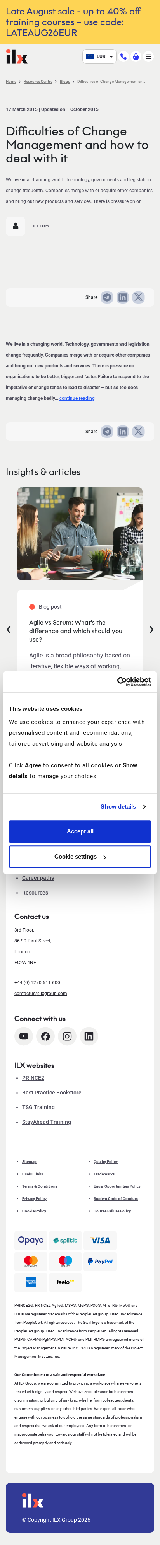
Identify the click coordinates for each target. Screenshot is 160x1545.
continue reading (77, 398)
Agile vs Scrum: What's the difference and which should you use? (75, 631)
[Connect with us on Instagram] (67, 1036)
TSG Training (38, 1107)
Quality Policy (106, 1161)
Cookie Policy (34, 1211)
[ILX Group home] (17, 56)
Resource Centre (38, 81)
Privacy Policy (34, 1199)
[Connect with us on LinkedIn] (89, 1036)
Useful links (32, 1174)
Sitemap (29, 1161)
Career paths (38, 878)
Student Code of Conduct (116, 1199)
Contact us (31, 916)
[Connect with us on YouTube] (23, 1036)
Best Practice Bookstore (52, 1092)
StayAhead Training (46, 1122)
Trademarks (104, 1174)
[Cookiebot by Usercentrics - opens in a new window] (117, 682)
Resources (35, 892)
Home (11, 81)
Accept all (80, 831)
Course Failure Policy (112, 1211)
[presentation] (8, 628)
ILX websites (34, 1065)
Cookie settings (75, 856)
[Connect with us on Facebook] (45, 1036)
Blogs (65, 81)
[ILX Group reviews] (65, 1282)
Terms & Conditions (39, 1186)
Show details (118, 806)
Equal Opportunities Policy (117, 1186)
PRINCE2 (33, 1078)
